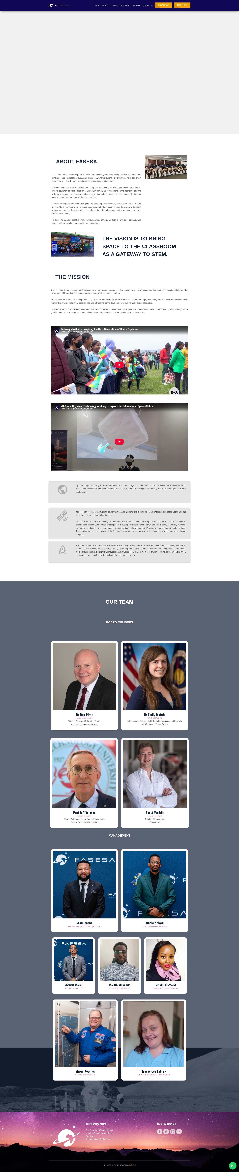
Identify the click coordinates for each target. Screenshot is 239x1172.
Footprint (125, 5)
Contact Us (148, 5)
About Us (106, 5)
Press (115, 5)
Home (96, 5)
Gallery (136, 5)
